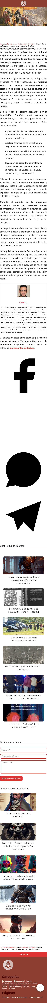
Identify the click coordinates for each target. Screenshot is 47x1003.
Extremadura (19, 981)
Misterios (12, 985)
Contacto (5, 997)
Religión (26, 987)
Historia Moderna (16, 983)
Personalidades (15, 987)
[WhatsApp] (23, 492)
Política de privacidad (19, 997)
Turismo (12, 989)
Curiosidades (7, 981)
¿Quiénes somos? (36, 997)
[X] (23, 445)
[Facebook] (23, 398)
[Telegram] (23, 539)
